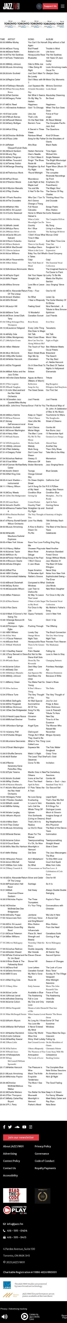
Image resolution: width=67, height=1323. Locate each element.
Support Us (50, 6)
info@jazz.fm (15, 1224)
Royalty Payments (45, 1168)
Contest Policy (11, 1160)
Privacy (3, 1309)
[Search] (39, 6)
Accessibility (10, 1175)
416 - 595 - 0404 (17, 1230)
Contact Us (9, 1168)
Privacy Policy (43, 1146)
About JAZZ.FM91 (13, 1146)
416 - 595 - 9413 (16, 1237)
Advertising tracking (18, 1309)
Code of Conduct (44, 1160)
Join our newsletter (21, 1137)
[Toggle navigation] (62, 6)
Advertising (10, 1153)
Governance (42, 1153)
